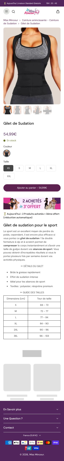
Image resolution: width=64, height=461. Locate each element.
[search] (13, 11)
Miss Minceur (10, 20)
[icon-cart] (57, 11)
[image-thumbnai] (7, 110)
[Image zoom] (32, 66)
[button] (32, 187)
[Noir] (6, 153)
